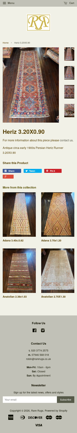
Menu (11, 3)
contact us (66, 140)
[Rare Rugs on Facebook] (34, 331)
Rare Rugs (37, 410)
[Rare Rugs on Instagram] (43, 331)
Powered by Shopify (56, 410)
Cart (71, 3)
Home (6, 42)
